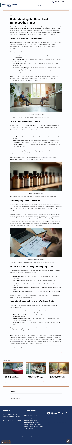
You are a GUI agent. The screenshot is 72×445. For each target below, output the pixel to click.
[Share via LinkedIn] (17, 347)
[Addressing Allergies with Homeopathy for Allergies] (59, 368)
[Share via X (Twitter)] (14, 347)
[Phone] (53, 2)
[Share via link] (21, 347)
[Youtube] (59, 413)
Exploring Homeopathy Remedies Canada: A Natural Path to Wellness (36, 377)
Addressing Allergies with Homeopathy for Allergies (57, 377)
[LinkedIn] (55, 413)
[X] (62, 413)
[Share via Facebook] (10, 347)
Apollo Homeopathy (10, 4)
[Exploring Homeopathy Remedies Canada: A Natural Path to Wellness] (36, 368)
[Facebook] (48, 413)
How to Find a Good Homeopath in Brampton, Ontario (12, 377)
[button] (38, 5)
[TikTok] (66, 413)
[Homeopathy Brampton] (13, 368)
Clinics (9, 6)
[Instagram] (52, 413)
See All (67, 360)
